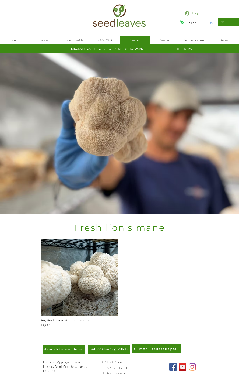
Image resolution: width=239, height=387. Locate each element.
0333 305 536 (111, 362)
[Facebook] (173, 367)
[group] (119, 283)
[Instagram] (192, 367)
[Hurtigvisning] (79, 277)
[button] (211, 22)
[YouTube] (182, 367)
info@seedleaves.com (113, 373)
